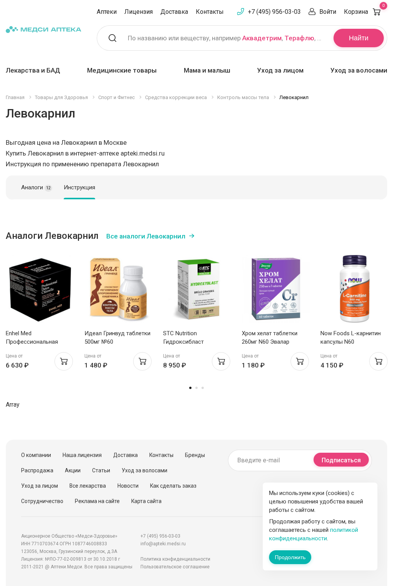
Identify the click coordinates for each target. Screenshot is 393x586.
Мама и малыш (207, 70)
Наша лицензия (82, 455)
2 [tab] (196, 388)
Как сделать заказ (173, 486)
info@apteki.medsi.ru (163, 543)
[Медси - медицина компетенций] (43, 29)
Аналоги (36, 187)
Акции (73, 470)
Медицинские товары (122, 70)
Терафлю (299, 38)
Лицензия (138, 11)
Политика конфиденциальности (175, 559)
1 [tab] (190, 388)
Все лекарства (87, 486)
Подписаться (341, 460)
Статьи (101, 470)
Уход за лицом (280, 70)
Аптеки (107, 11)
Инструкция (79, 187)
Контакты (210, 11)
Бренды (195, 455)
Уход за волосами (358, 70)
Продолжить (290, 557)
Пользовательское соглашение (175, 566)
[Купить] (63, 361)
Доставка (174, 11)
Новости (128, 486)
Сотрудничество (42, 501)
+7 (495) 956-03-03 (274, 11)
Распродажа (37, 470)
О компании (36, 455)
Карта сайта (146, 501)
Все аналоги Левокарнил (145, 236)
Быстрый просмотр (40, 291)
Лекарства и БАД (33, 70)
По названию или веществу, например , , (226, 38)
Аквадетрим (262, 38)
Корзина (364, 11)
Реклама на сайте (97, 501)
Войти (327, 11)
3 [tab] (202, 388)
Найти (358, 38)
